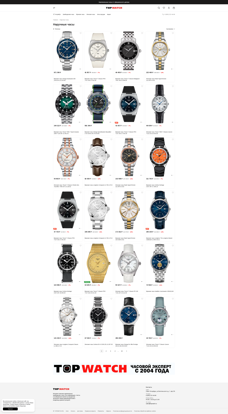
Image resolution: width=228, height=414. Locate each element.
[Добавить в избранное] (81, 33)
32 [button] (122, 351)
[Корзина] (174, 8)
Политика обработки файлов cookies (145, 411)
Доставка (80, 411)
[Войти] (169, 8)
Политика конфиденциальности (122, 411)
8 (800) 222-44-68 (151, 395)
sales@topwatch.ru (151, 403)
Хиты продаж (101, 14)
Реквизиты (101, 411)
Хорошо (10, 409)
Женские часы (91, 14)
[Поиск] (159, 8)
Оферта (108, 411)
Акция (109, 14)
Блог (67, 411)
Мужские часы (80, 14)
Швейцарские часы (68, 14)
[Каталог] (54, 8)
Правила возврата (90, 411)
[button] (164, 8)
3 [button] (110, 351)
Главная (55, 20)
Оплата (73, 411)
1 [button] (101, 351)
